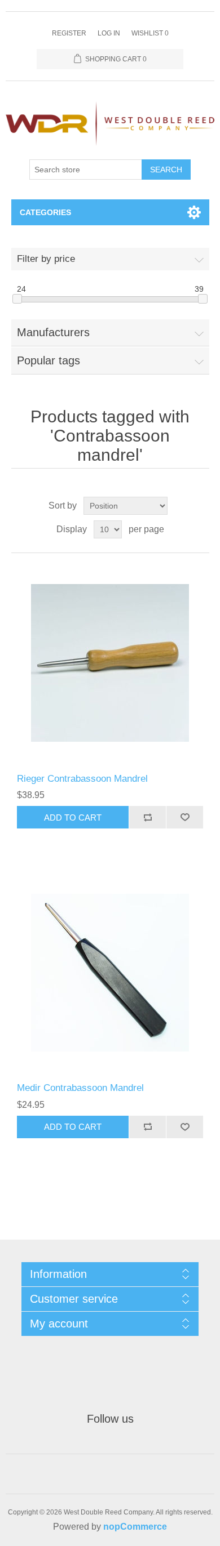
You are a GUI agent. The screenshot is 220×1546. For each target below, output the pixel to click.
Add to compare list (147, 817)
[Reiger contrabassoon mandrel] (110, 663)
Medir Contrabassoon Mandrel (80, 1087)
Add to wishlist (184, 817)
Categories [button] (45, 212)
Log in (109, 33)
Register (69, 33)
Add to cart (73, 817)
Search (166, 169)
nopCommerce (135, 1526)
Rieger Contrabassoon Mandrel (82, 778)
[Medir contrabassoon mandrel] (110, 972)
